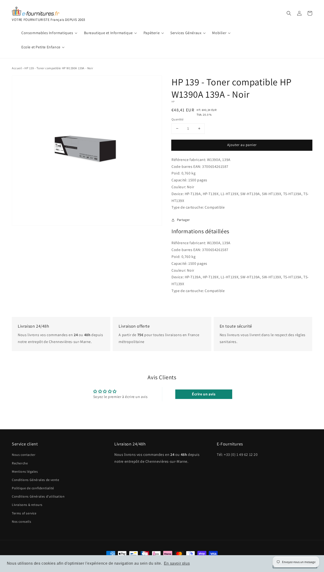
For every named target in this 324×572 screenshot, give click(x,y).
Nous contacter (23, 455)
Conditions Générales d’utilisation (38, 496)
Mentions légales (25, 471)
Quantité (177, 119)
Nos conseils (21, 521)
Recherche (20, 463)
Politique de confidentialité (33, 488)
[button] (289, 13)
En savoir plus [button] (177, 563)
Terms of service (24, 513)
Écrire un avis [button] (203, 394)
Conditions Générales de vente (35, 480)
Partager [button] (183, 220)
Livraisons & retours (27, 505)
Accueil (17, 68)
